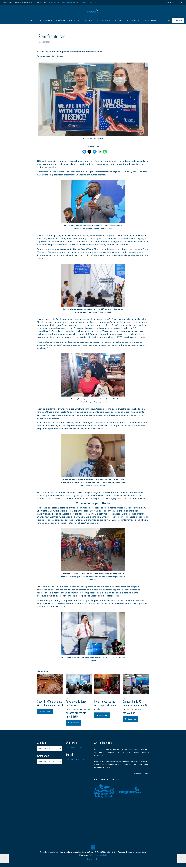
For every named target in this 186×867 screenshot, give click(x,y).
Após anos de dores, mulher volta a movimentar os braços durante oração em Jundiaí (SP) (78, 708)
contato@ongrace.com (87, 2)
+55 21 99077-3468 (74, 747)
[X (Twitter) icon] (173, 3)
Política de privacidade (98, 855)
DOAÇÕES (178, 20)
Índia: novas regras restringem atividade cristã (105, 705)
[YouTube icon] (176, 3)
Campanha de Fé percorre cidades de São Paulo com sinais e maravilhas (135, 707)
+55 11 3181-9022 (68, 2)
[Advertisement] (50, 799)
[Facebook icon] (170, 3)
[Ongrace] (93, 11)
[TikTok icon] (181, 3)
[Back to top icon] (93, 847)
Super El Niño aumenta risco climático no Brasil (50, 703)
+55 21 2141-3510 (52, 2)
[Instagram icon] (178, 3)
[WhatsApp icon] (168, 3)
